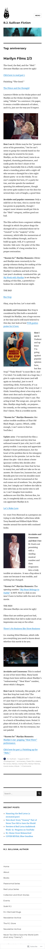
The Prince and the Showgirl (16, 88)
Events (6, 901)
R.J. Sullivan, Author (16, 849)
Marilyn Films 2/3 (17, 58)
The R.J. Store (9, 923)
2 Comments (26, 766)
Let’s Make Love (10, 508)
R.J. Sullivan (11, 759)
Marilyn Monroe (34, 764)
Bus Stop (7, 297)
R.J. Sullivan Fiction (17, 22)
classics (38, 761)
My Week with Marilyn (13, 277)
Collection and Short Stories (16, 895)
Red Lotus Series (11, 889)
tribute (16, 766)
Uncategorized (9, 761)
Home (6, 866)
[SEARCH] (39, 793)
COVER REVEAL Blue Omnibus (19, 836)
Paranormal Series (11, 883)
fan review (7, 764)
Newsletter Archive (12, 918)
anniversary (21, 761)
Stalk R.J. (7, 906)
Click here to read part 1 (14, 75)
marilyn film (22, 764)
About (6, 872)
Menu (37, 15)
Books (6, 878)
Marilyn (15, 764)
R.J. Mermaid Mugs (12, 912)
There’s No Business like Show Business (21, 628)
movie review (8, 766)
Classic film (30, 761)
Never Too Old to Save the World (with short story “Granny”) (21, 936)
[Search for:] (20, 793)
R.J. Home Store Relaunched (18, 833)
